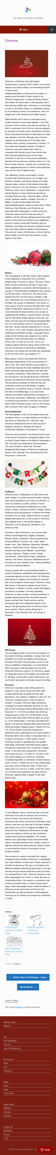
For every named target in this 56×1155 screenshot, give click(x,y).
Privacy (7, 1134)
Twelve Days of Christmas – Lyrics (28, 977)
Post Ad (7, 1044)
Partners (7, 1112)
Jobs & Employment (12, 1048)
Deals (6, 1081)
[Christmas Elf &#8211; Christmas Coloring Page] (14, 920)
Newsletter (8, 1130)
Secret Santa (28, 986)
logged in (20, 1007)
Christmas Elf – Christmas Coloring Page (13, 930)
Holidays (17, 963)
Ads (5, 1036)
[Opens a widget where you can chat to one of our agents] (45, 1150)
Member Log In (10, 1022)
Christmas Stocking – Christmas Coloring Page (35, 930)
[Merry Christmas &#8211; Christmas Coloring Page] (14, 941)
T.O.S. (6, 1138)
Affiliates (7, 1108)
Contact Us (8, 1126)
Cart (5, 1067)
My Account (9, 1059)
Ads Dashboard (10, 1040)
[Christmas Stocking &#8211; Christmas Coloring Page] (36, 920)
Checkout (7, 1070)
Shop (6, 1063)
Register (7, 1025)
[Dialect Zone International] (28, 9)
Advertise (7, 1115)
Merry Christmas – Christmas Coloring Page (13, 951)
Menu (25, 29)
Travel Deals (9, 1093)
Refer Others (9, 1104)
